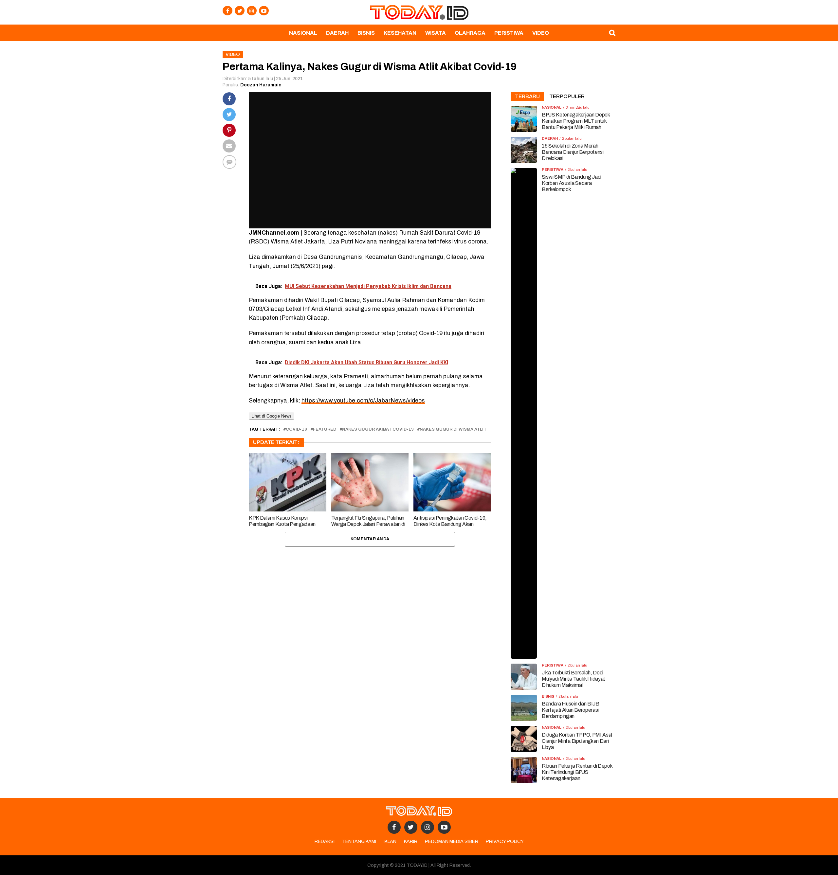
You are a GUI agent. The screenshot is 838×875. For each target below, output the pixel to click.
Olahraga (470, 33)
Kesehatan (400, 33)
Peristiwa (508, 33)
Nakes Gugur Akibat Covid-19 (378, 429)
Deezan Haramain (261, 84)
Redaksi (325, 841)
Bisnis (366, 33)
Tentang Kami (359, 841)
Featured (324, 429)
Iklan (390, 841)
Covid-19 (296, 429)
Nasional (303, 33)
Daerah (337, 33)
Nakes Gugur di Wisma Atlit (453, 429)
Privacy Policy (505, 841)
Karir (410, 841)
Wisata (435, 33)
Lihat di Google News (271, 416)
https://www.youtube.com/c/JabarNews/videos (363, 401)
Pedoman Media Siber (451, 841)
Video (540, 33)
